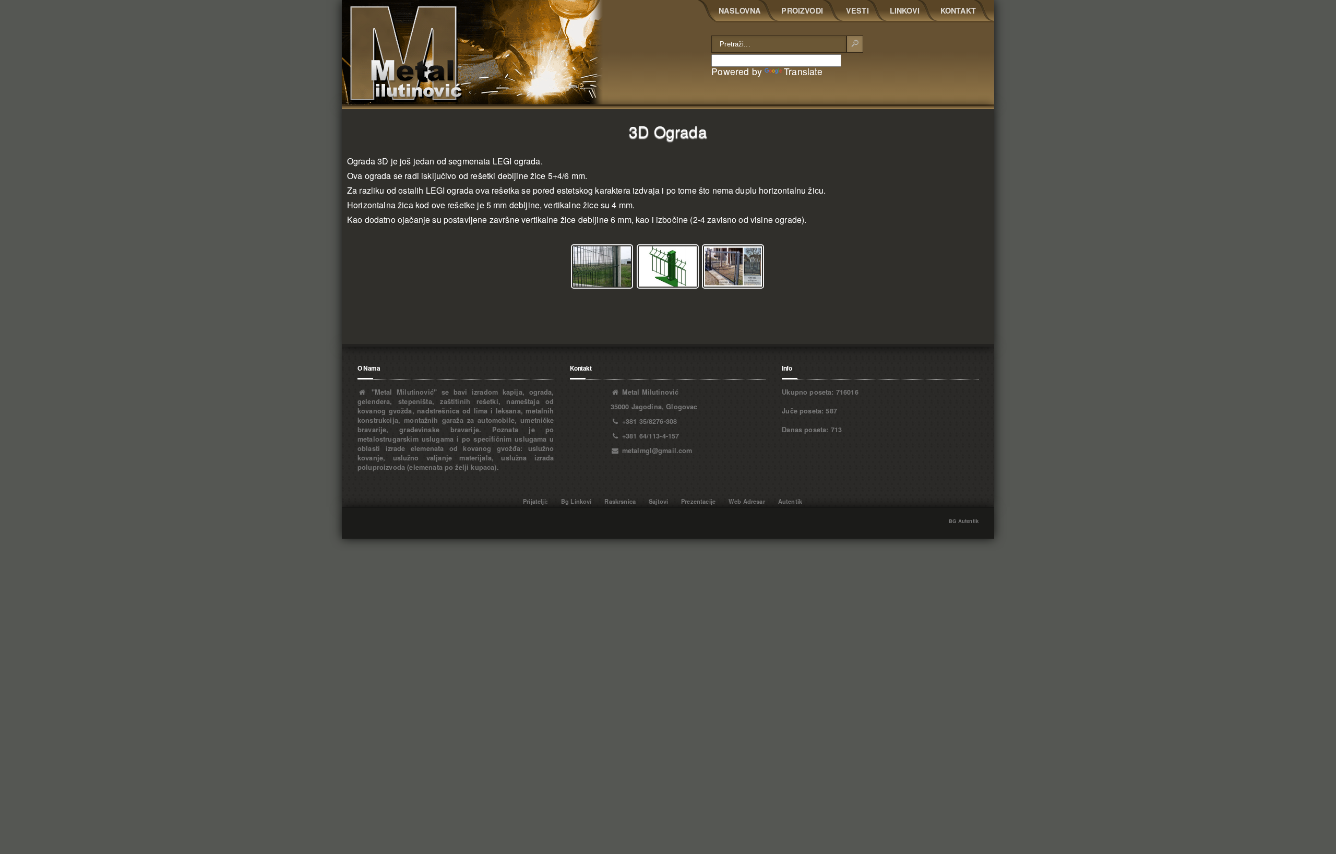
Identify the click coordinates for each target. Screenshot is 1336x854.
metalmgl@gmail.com (657, 450)
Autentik (790, 501)
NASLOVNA (739, 10)
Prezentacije (698, 501)
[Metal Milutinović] (472, 52)
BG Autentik (964, 521)
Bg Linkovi (576, 501)
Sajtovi (658, 501)
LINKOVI (905, 10)
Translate (803, 71)
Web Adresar (747, 501)
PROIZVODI (801, 10)
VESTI (857, 10)
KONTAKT (958, 10)
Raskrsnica (620, 501)
